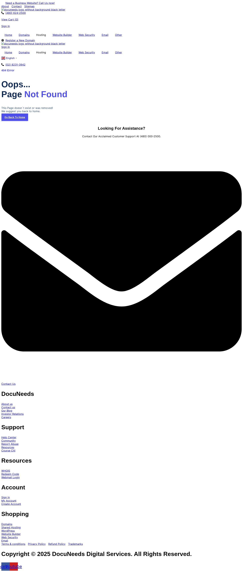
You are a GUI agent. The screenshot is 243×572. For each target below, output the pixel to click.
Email (105, 35)
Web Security (87, 35)
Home (8, 35)
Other (118, 35)
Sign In (5, 26)
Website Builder (62, 35)
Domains (24, 35)
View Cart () (9, 19)
